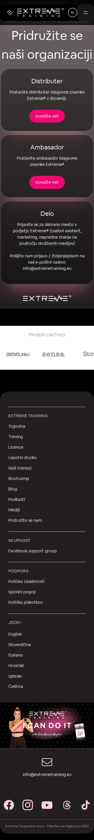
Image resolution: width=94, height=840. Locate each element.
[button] (72, 12)
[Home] (34, 12)
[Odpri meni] (85, 12)
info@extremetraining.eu (47, 268)
